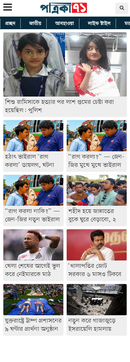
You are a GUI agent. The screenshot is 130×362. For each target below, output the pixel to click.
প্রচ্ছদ (10, 23)
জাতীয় (35, 23)
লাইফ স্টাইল (99, 23)
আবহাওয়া (64, 23)
